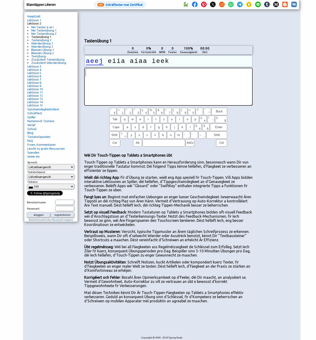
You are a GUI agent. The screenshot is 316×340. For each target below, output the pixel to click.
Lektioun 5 (34, 72)
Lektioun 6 (34, 76)
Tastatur (32, 181)
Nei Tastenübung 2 (43, 33)
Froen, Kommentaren (41, 144)
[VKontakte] (294, 5)
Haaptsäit (33, 16)
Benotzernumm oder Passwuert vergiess (51, 220)
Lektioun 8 (34, 82)
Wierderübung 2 (42, 46)
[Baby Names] (186, 5)
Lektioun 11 (35, 92)
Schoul (31, 128)
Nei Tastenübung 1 (43, 30)
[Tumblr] (267, 5)
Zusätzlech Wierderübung (48, 62)
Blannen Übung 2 (42, 53)
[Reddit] (222, 5)
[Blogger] (285, 5)
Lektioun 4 (34, 69)
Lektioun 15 (35, 105)
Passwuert (33, 208)
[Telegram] (240, 5)
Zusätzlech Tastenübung (48, 59)
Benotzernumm (36, 202)
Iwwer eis (33, 156)
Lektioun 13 (35, 98)
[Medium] (276, 5)
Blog (30, 132)
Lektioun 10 (35, 89)
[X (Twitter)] (213, 5)
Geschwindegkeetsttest (43, 109)
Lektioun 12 (35, 95)
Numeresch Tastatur (41, 121)
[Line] (258, 5)
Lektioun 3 (34, 66)
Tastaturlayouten (38, 136)
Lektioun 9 (34, 85)
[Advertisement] (168, 23)
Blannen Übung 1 (42, 49)
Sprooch (32, 162)
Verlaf (31, 125)
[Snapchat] (249, 5)
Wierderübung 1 (42, 43)
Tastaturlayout (36, 172)
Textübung (38, 56)
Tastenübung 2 (41, 40)
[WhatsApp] (231, 5)
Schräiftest (34, 113)
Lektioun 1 (34, 20)
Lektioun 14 (35, 102)
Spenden (33, 152)
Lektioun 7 (34, 79)
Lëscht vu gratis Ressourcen (46, 148)
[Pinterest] (204, 5)
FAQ (30, 140)
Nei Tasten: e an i (42, 27)
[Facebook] (195, 5)
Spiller (31, 117)
